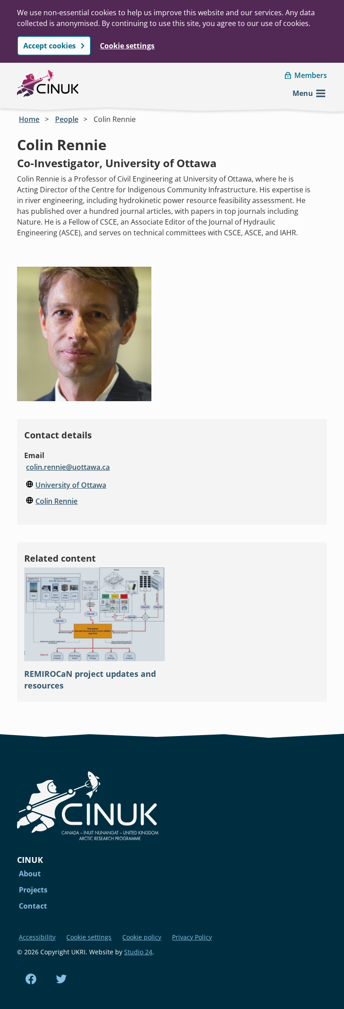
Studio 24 (138, 952)
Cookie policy (141, 937)
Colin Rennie (115, 119)
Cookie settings (127, 46)
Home (29, 119)
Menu (302, 93)
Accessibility (37, 937)
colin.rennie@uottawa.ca (68, 467)
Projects (33, 890)
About (30, 874)
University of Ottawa (70, 485)
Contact (33, 906)
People (66, 119)
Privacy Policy (192, 937)
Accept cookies (49, 46)
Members (310, 75)
